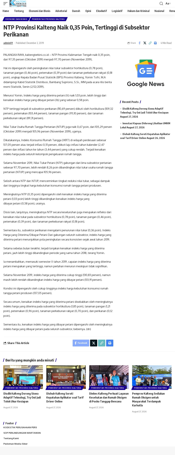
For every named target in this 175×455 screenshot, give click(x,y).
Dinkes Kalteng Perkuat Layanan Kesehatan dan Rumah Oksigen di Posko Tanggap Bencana (109, 397)
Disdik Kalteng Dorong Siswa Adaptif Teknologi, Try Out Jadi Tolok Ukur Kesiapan (22, 397)
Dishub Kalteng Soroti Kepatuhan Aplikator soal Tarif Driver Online (65, 397)
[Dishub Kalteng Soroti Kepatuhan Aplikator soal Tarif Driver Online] (66, 377)
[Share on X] (144, 43)
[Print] (155, 43)
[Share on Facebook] (139, 43)
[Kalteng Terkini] (17, 3)
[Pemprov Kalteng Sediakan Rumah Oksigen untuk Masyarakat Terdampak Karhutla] (152, 377)
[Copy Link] (150, 43)
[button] (6, 3)
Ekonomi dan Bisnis (16, 19)
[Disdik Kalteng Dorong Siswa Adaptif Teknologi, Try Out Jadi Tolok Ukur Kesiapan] (23, 377)
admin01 (8, 42)
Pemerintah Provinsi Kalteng (48, 19)
